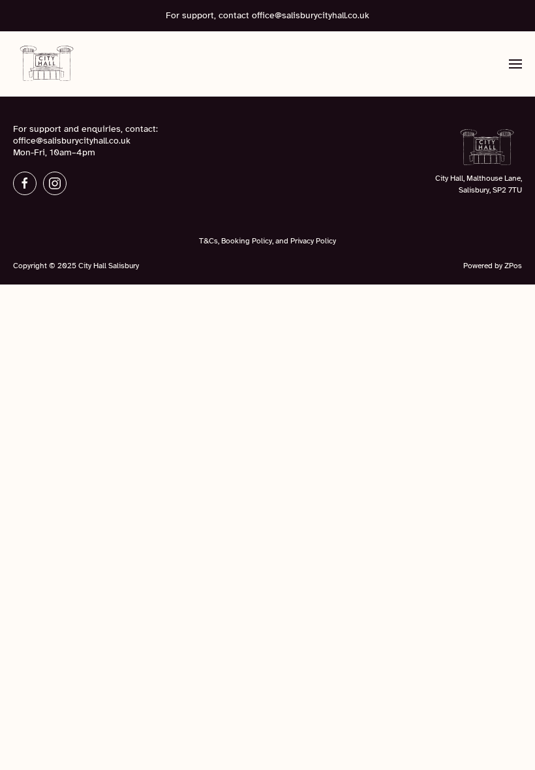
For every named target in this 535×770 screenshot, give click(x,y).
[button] (515, 64)
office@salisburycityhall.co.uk (310, 15)
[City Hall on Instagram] (55, 183)
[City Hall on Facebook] (25, 183)
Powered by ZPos (492, 265)
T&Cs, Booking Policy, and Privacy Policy (267, 240)
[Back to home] (47, 64)
